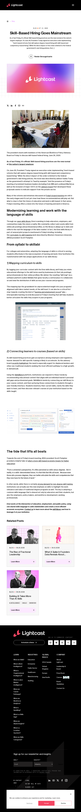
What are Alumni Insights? (19, 722)
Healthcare (32, 672)
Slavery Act (29, 787)
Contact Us (60, 688)
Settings (29, 803)
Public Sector (32, 668)
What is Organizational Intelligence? (19, 673)
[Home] (7, 21)
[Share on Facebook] (15, 106)
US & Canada (46, 662)
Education (31, 660)
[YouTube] (53, 780)
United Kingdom (45, 668)
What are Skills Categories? (19, 738)
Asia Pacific (46, 677)
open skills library (24, 221)
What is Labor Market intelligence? (18, 682)
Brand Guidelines (62, 683)
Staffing (30, 681)
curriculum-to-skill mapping (21, 235)
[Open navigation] (73, 5)
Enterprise (31, 664)
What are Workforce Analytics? (17, 701)
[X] (58, 780)
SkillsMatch (19, 375)
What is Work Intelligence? (18, 665)
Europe (44, 673)
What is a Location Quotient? (17, 730)
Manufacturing (33, 676)
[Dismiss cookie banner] (71, 794)
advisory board (47, 187)
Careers (59, 677)
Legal (27, 780)
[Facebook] (62, 780)
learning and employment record (48, 292)
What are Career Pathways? (17, 691)
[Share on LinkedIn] (12, 106)
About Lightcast (60, 661)
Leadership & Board (61, 668)
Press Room (61, 673)
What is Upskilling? (17, 709)
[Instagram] (66, 780)
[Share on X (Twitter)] (8, 106)
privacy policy (44, 772)
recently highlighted (20, 363)
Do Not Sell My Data (32, 784)
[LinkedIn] (49, 780)
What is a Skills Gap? (18, 716)
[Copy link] (23, 106)
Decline (63, 803)
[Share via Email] (19, 106)
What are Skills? (19, 660)
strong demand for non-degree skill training (55, 484)
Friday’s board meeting (55, 196)
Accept (46, 803)
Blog (13, 21)
